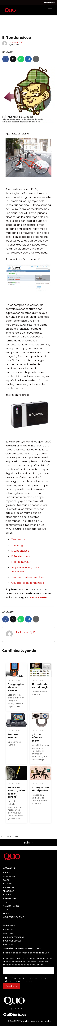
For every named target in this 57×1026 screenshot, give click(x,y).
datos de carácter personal (19, 981)
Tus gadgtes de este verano (16, 687)
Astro (6, 910)
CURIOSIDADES (9, 899)
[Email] (36, 59)
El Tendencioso (20, 556)
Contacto (7, 930)
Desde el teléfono (13, 736)
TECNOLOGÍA (8, 891)
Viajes (6, 902)
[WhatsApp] (20, 59)
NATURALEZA (8, 887)
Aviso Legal (8, 933)
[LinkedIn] (28, 59)
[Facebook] (5, 59)
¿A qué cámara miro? (37, 737)
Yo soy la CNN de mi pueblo (40, 789)
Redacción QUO (16, 42)
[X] (13, 59)
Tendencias (18, 539)
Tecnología (18, 545)
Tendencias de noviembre (27, 577)
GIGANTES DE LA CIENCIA (13, 917)
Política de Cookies (12, 941)
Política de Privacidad (13, 937)
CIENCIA (6, 873)
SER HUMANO (9, 876)
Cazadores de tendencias (27, 582)
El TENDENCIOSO (21, 562)
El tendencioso (20, 550)
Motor (6, 913)
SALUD (6, 880)
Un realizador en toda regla (40, 685)
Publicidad (8, 945)
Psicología (8, 884)
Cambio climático (11, 906)
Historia (7, 895)
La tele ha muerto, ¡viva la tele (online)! (16, 792)
